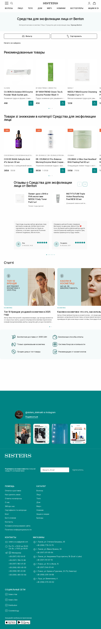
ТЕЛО (30, 8)
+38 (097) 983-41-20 (17, 564)
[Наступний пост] (82, 434)
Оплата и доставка (13, 491)
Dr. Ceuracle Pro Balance (56, 155)
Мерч (38, 506)
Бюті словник (10, 518)
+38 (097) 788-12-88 (17, 560)
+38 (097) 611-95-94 (44, 552)
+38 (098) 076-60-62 (45, 582)
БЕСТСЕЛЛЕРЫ (76, 8)
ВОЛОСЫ (9, 8)
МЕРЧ (49, 8)
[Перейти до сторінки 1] (49, 326)
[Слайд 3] (49, 254)
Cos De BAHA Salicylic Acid (24, 155)
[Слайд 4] (51, 254)
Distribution (12, 605)
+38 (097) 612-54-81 (17, 556)
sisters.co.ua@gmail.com (18, 542)
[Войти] (89, 3)
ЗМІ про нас (10, 506)
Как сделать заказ (12, 494)
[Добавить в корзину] (30, 103)
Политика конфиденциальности (18, 530)
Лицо (38, 494)
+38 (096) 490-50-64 (17, 575)
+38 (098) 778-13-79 (45, 545)
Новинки (39, 510)
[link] (94, 3)
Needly (70, 88)
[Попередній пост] (19, 434)
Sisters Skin (12, 600)
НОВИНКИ (61, 8)
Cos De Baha (9, 155)
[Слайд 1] (46, 254)
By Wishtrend (41, 88)
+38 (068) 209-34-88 (45, 575)
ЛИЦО (20, 8)
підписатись (78, 470)
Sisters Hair (12, 594)
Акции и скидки (42, 514)
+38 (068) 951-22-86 (17, 571)
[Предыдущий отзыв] (79, 184)
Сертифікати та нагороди (15, 510)
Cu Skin (7, 88)
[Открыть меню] (6, 3)
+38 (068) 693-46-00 (17, 567)
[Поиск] (11, 3)
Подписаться (31, 417)
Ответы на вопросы (13, 498)
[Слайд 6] (54, 254)
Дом (38, 502)
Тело (38, 498)
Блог (7, 514)
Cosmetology (13, 611)
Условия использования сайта (17, 526)
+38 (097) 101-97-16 (44, 560)
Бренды (39, 518)
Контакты (9, 522)
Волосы (39, 491)
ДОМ (40, 8)
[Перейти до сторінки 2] (50, 108)
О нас (7, 502)
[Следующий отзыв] (85, 184)
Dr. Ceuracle (41, 155)
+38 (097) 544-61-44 (45, 567)
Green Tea (52, 88)
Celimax (71, 155)
